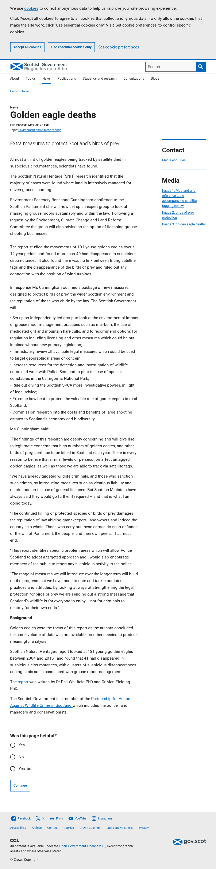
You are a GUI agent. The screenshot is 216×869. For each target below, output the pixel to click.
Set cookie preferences (118, 47)
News (46, 78)
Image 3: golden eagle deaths (184, 224)
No (21, 756)
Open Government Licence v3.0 (82, 846)
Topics (31, 78)
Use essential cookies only (71, 47)
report (23, 681)
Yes (22, 745)
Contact (52, 827)
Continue (20, 785)
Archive (37, 827)
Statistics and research (100, 78)
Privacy (144, 827)
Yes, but (25, 768)
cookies (31, 8)
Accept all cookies (27, 47)
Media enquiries (174, 160)
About (14, 78)
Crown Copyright (91, 827)
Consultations (133, 78)
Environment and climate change (39, 130)
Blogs (155, 78)
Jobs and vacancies (120, 827)
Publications (66, 78)
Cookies (68, 827)
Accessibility (18, 827)
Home (14, 91)
